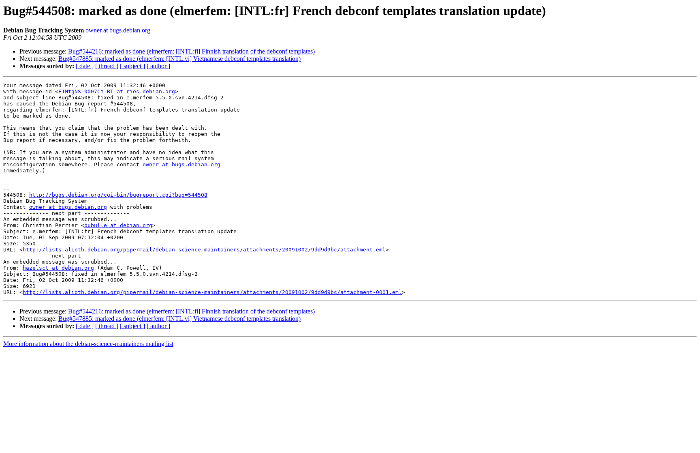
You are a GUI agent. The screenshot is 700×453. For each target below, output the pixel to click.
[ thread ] (106, 65)
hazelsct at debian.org (58, 268)
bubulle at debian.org (118, 225)
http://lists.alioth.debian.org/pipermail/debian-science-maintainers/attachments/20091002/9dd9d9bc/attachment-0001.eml (212, 292)
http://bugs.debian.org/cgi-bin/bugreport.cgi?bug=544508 (118, 195)
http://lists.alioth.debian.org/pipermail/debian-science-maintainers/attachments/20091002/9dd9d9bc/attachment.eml (204, 250)
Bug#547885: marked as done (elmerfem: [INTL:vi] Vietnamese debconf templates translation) (179, 58)
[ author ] (158, 65)
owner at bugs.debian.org (117, 30)
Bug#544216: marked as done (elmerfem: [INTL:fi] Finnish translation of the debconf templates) (191, 51)
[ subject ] (132, 65)
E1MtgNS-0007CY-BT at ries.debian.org (116, 91)
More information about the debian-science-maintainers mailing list (88, 343)
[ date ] (85, 65)
